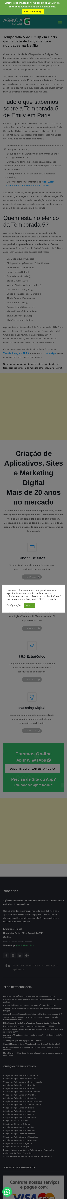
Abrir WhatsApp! (33, 11)
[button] (7, 1192)
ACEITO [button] (29, 605)
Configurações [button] (14, 605)
